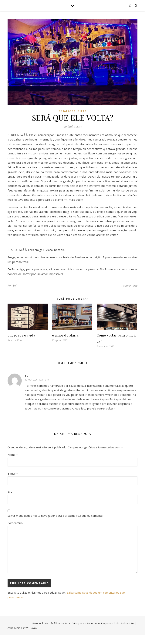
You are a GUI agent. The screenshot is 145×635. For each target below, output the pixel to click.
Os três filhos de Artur (57, 623)
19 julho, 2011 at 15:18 (37, 379)
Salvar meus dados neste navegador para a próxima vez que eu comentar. (56, 515)
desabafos (67, 111)
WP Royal (30, 628)
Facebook (38, 623)
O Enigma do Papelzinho (86, 623)
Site (10, 492)
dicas (82, 111)
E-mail (13, 473)
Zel (15, 285)
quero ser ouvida (21, 335)
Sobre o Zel (127, 623)
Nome (13, 455)
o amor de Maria (65, 335)
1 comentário (129, 285)
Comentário (15, 523)
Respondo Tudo (110, 623)
